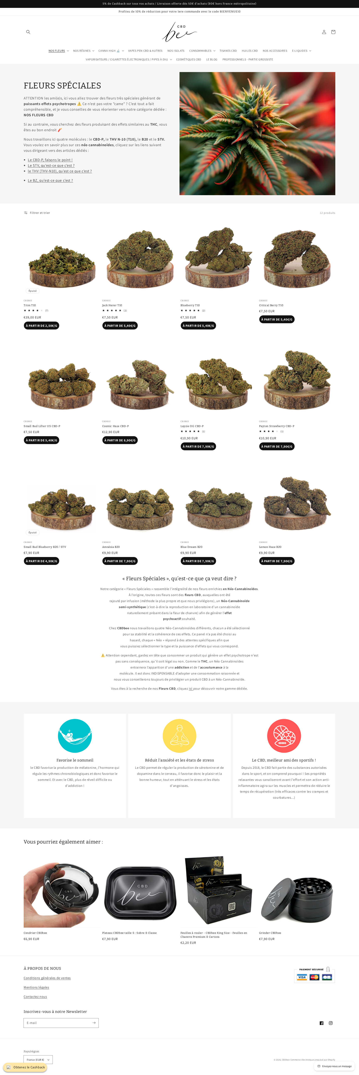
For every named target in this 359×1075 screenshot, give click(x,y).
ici (191, 688)
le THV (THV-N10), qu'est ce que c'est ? (60, 171)
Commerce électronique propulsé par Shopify (312, 1059)
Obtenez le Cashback (29, 1067)
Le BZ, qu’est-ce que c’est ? (50, 180)
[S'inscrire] (93, 1022)
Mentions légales (36, 987)
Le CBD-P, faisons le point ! (50, 159)
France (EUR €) (35, 1060)
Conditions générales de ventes (47, 978)
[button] (28, 32)
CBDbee (286, 1059)
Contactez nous (35, 996)
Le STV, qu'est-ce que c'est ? (51, 165)
